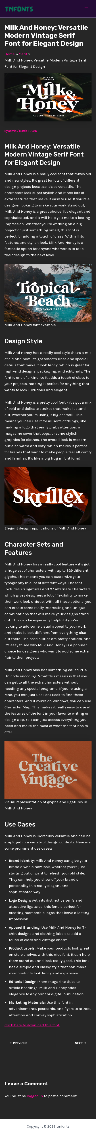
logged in (35, 1096)
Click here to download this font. (32, 1025)
